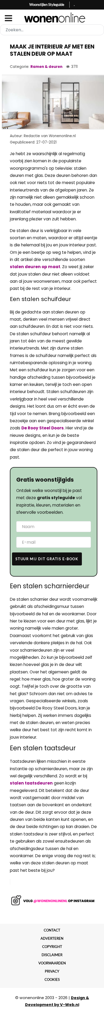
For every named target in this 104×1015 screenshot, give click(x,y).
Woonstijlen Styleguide (46, 4)
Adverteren (52, 938)
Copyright (52, 946)
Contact (52, 930)
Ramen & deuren (46, 66)
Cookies (52, 979)
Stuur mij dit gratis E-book (46, 559)
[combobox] (52, 29)
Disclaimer (52, 955)
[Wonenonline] (52, 17)
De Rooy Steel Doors (42, 428)
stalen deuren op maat (35, 266)
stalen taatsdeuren (31, 783)
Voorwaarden (52, 963)
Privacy (52, 971)
